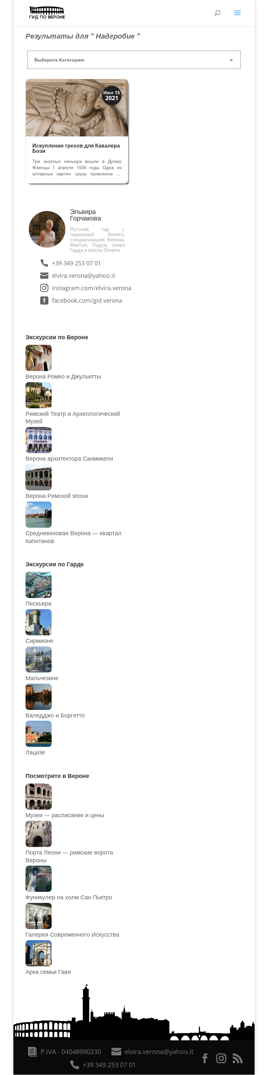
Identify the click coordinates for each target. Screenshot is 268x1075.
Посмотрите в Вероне (57, 776)
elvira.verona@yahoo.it (83, 275)
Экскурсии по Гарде (54, 564)
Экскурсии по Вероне (56, 337)
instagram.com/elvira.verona (83, 288)
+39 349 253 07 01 (76, 263)
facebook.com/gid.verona (83, 300)
